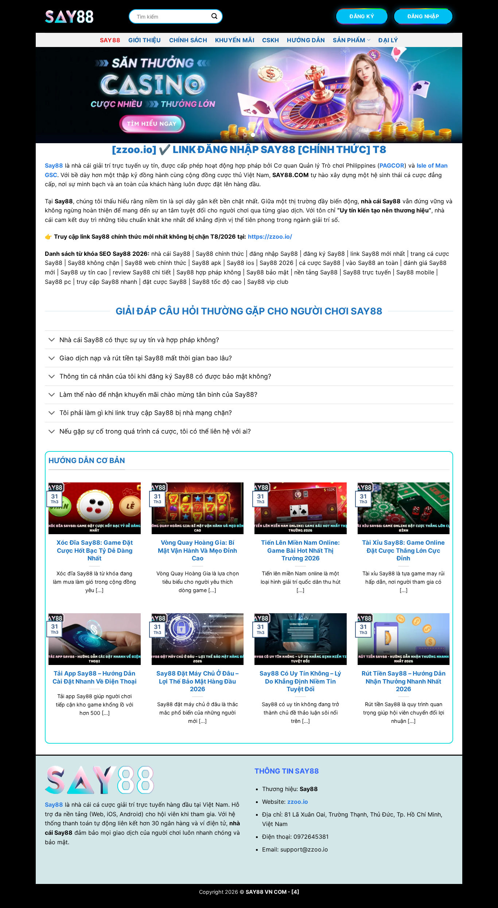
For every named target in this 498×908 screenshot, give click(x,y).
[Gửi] (214, 16)
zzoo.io (297, 801)
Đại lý (388, 40)
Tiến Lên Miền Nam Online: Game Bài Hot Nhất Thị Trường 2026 (300, 550)
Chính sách (188, 40)
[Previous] (53, 95)
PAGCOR (392, 165)
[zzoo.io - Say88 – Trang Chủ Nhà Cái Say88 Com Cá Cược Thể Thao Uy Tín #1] (81, 16)
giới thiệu (144, 40)
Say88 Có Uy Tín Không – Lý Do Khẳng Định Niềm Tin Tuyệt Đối (300, 681)
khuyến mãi (234, 40)
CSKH (270, 40)
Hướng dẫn (306, 40)
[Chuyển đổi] (52, 340)
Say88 (110, 40)
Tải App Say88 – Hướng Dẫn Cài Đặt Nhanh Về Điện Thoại (94, 677)
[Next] (444, 95)
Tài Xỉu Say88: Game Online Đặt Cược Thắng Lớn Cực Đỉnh (403, 550)
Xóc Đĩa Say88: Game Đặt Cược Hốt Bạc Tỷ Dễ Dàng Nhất (95, 550)
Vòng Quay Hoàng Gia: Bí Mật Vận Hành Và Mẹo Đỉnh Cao (197, 550)
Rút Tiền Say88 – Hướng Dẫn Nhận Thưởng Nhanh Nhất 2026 (404, 681)
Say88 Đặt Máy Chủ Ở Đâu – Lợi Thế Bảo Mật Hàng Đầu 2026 (197, 681)
